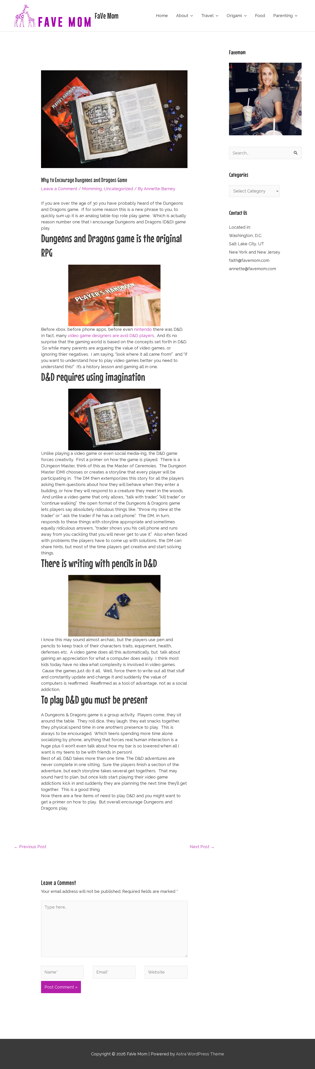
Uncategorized (118, 188)
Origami (234, 15)
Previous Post (30, 846)
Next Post (202, 846)
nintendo (143, 329)
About (182, 15)
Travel (207, 15)
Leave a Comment (59, 188)
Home (162, 15)
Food (260, 15)
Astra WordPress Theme (200, 1053)
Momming (92, 188)
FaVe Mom (107, 15)
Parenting (283, 15)
